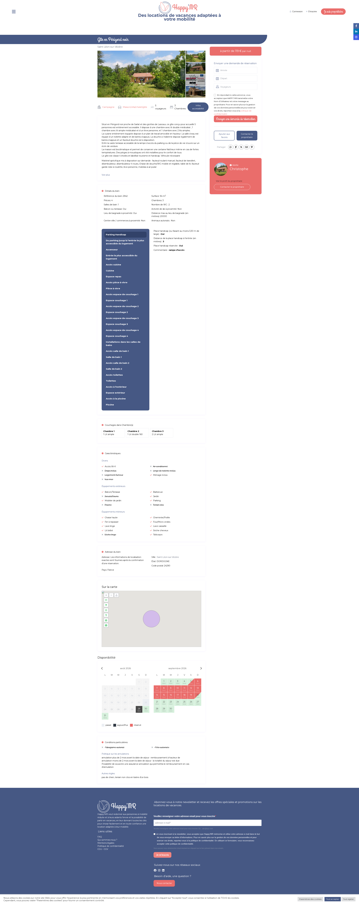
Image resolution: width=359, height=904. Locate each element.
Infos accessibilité (198, 107)
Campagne (108, 107)
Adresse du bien (113, 552)
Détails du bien (112, 191)
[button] (151, 618)
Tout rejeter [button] (348, 899)
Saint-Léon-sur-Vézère (110, 46)
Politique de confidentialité (110, 846)
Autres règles (108, 773)
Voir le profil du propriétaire (229, 181)
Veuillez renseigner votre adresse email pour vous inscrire (184, 816)
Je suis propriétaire (333, 11)
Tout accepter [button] (332, 899)
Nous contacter (164, 883)
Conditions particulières (116, 742)
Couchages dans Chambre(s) (119, 425)
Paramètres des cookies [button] (310, 899)
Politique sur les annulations (115, 754)
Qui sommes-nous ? (107, 840)
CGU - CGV (102, 849)
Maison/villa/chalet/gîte (135, 107)
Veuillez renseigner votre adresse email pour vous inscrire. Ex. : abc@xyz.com (183, 829)
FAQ (99, 837)
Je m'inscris (162, 855)
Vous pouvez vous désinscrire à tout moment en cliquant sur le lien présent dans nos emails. (189, 848)
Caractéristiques (112, 453)
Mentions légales (105, 843)
